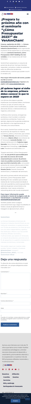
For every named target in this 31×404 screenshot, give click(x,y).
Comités (6, 377)
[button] (15, 3)
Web (2, 308)
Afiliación (15, 374)
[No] (27, 399)
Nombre (4, 293)
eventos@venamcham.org (10, 199)
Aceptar (15, 401)
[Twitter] (16, 1)
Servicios (6, 380)
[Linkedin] (13, 1)
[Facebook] (3, 369)
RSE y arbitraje (8, 383)
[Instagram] (10, 1)
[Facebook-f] (7, 1)
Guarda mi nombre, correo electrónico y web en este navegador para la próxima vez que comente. (15, 319)
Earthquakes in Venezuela (12, 386)
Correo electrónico (7, 301)
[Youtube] (19, 1)
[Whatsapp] (22, 1)
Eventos (16, 377)
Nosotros (5, 374)
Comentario (5, 271)
